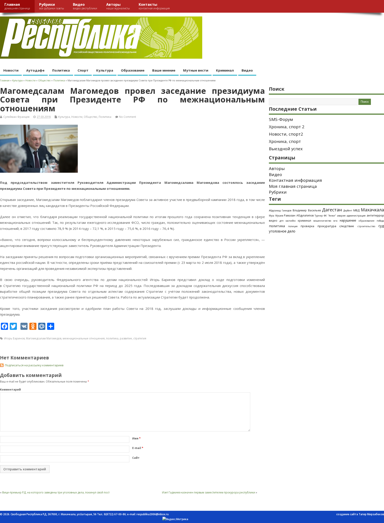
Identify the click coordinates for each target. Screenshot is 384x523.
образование (366, 220)
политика (112, 338)
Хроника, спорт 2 (286, 127)
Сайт (136, 458)
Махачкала (372, 210)
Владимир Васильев (307, 210)
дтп (282, 220)
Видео (85, 6)
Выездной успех (286, 149)
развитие (126, 338)
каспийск (291, 220)
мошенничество (322, 220)
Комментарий (10, 389)
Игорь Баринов (14, 338)
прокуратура (327, 226)
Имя (136, 438)
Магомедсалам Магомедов (43, 338)
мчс (335, 220)
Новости (10, 70)
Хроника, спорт (285, 141)
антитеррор (375, 215)
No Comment (127, 117)
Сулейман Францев (16, 117)
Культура (104, 70)
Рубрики (51, 6)
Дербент (347, 210)
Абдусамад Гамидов (280, 210)
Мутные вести (195, 70)
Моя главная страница (293, 186)
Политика (61, 70)
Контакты (154, 6)
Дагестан (332, 210)
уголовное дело (282, 231)
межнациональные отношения (84, 338)
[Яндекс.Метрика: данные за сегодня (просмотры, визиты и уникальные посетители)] (175, 519)
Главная (17, 6)
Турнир (319, 215)
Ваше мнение (163, 70)
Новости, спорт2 (286, 134)
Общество (90, 117)
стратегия (139, 338)
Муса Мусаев (276, 215)
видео (273, 220)
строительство (366, 226)
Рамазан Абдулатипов (299, 215)
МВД (356, 210)
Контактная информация (295, 180)
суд (381, 225)
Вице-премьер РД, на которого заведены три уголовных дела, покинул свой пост (56, 492)
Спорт (83, 70)
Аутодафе (35, 70)
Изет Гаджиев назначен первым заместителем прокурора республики (208, 492)
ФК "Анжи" (330, 215)
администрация (356, 215)
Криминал (225, 70)
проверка (307, 226)
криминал (304, 220)
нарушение (348, 220)
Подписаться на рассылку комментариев (34, 365)
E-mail (137, 448)
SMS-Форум (281, 119)
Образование (132, 70)
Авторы (118, 6)
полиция (293, 226)
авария (341, 215)
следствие (346, 226)
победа (380, 220)
